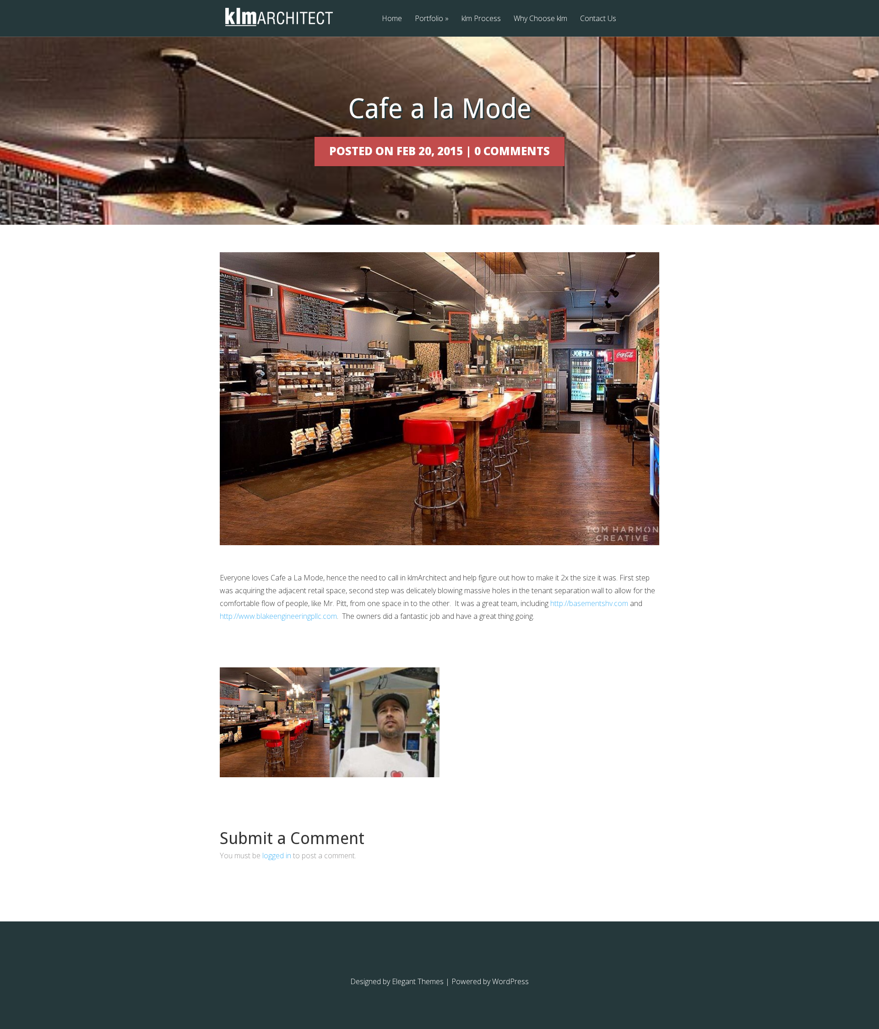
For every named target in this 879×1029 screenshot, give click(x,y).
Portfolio (432, 19)
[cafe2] (275, 774)
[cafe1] (385, 774)
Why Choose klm (540, 19)
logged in (276, 855)
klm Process (481, 19)
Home (392, 19)
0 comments (512, 150)
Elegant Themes (418, 981)
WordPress (510, 981)
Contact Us (598, 19)
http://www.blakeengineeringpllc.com (278, 616)
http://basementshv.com (589, 603)
